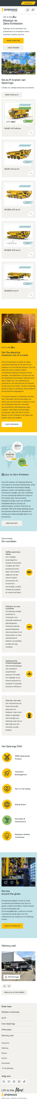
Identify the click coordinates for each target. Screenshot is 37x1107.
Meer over (12, 95)
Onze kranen (13, 48)
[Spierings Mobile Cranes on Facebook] (4, 1081)
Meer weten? (12, 523)
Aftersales (6, 1029)
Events (4, 1058)
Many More (23, 1098)
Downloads (6, 1063)
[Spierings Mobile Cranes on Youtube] (9, 1081)
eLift (4, 1017)
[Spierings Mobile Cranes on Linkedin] (19, 1081)
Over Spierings (12, 424)
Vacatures (5, 1043)
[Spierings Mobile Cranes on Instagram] (14, 1081)
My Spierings (8, 1068)
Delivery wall (8, 1035)
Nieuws (4, 1053)
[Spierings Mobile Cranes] (10, 10)
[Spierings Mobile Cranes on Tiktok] (24, 1081)
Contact (28, 3)
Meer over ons (13, 41)
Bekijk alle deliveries (14, 992)
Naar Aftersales (12, 926)
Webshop (5, 1048)
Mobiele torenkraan (11, 1012)
